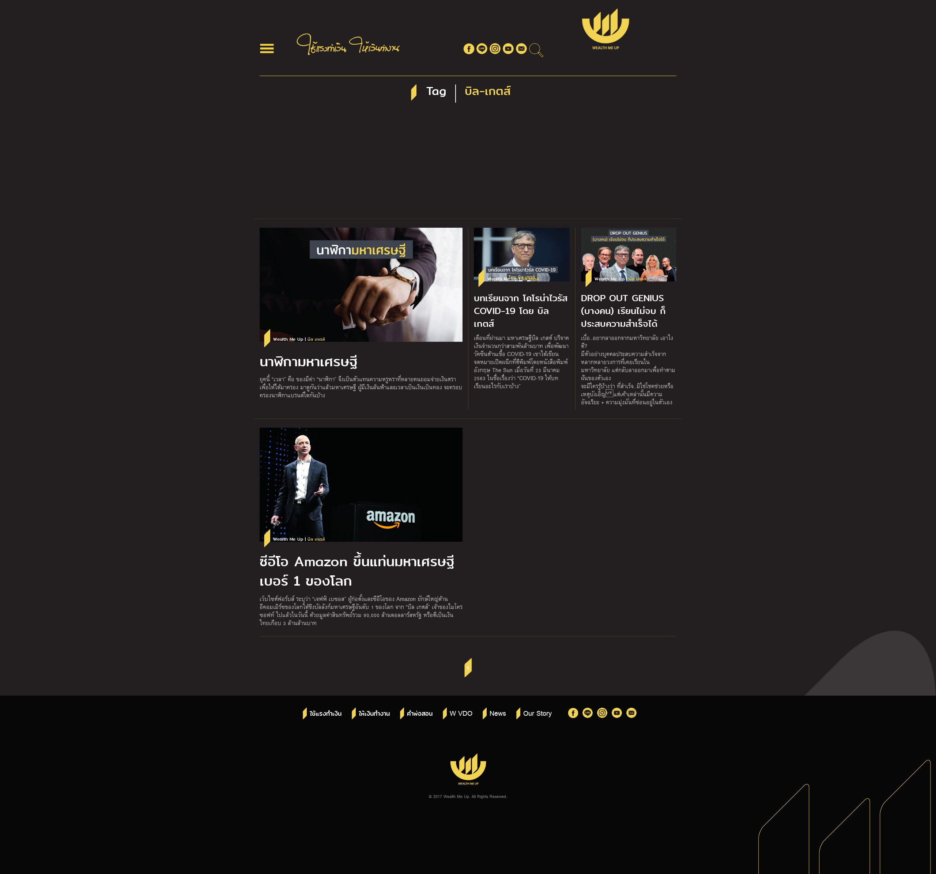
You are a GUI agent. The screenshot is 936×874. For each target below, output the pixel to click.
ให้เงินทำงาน (374, 713)
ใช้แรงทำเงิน (325, 713)
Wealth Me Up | (299, 339)
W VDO (461, 713)
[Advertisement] (468, 164)
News (498, 713)
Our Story (537, 713)
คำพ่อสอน (420, 713)
